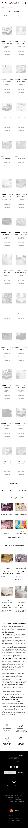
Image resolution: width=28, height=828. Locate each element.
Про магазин (10, 785)
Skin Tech (17, 803)
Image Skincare (18, 799)
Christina (17, 797)
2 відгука (25, 156)
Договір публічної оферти (14, 822)
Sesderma (11, 803)
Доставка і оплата (9, 787)
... (14, 490)
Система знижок (19, 787)
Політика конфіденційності (14, 818)
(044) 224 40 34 (14, 761)
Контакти (17, 790)
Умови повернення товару (14, 820)
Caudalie (11, 799)
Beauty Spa (10, 797)
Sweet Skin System (9, 804)
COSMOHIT (14, 2)
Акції (12, 790)
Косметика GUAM (9, 795)
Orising (11, 801)
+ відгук (25, 41)
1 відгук (11, 41)
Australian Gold (18, 795)
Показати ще (14, 483)
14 (19, 490)
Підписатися (20, 772)
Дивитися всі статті (14, 537)
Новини (17, 785)
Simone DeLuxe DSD (19, 801)
